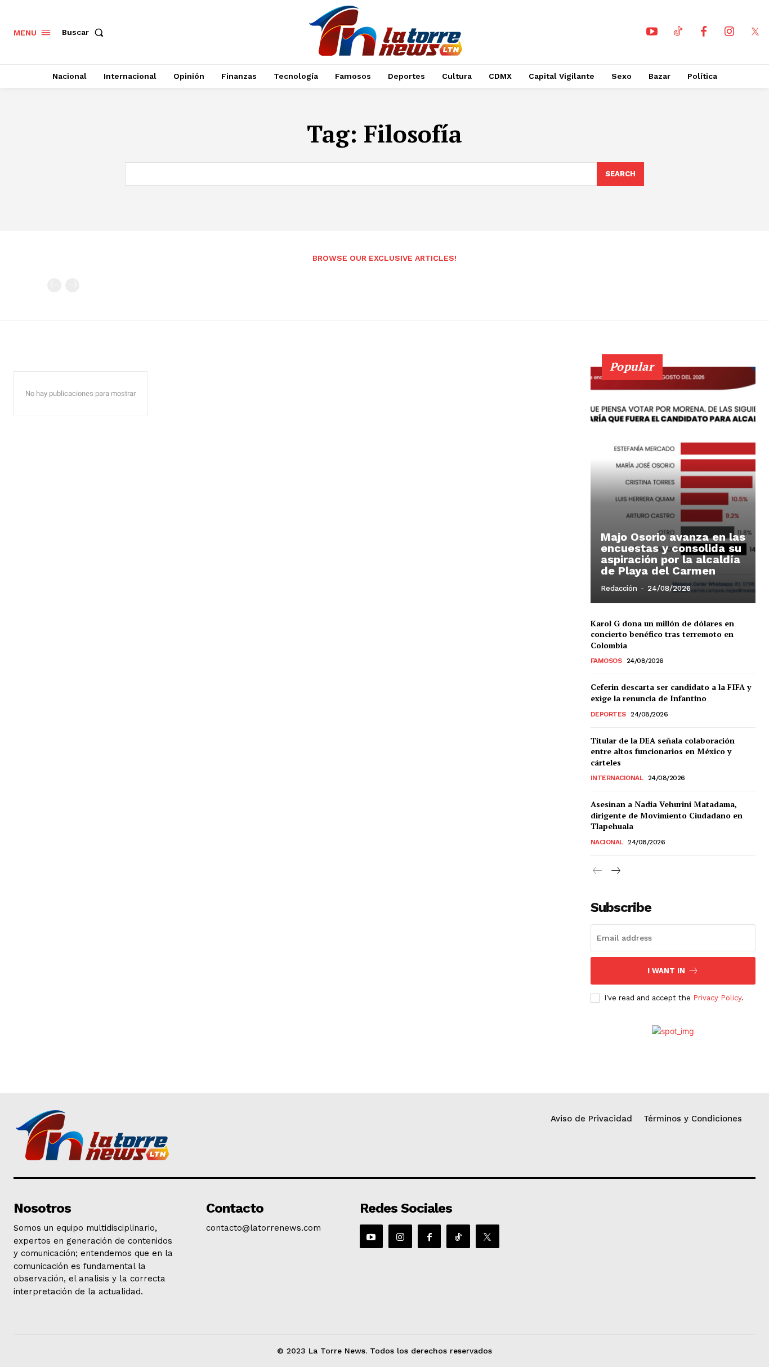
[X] (755, 32)
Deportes (608, 714)
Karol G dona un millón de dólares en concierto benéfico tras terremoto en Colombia (662, 634)
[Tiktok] (678, 32)
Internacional (617, 778)
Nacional (607, 842)
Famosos (606, 661)
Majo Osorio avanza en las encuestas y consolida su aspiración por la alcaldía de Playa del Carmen (673, 553)
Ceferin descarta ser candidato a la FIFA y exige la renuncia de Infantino (671, 692)
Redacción (619, 588)
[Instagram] (729, 32)
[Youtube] (652, 32)
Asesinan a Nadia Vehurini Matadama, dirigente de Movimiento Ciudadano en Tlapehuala (667, 815)
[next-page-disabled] (72, 285)
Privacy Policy (717, 998)
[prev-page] (54, 285)
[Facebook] (703, 32)
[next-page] (616, 871)
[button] (85, 32)
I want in (666, 971)
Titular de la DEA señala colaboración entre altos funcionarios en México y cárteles (663, 751)
